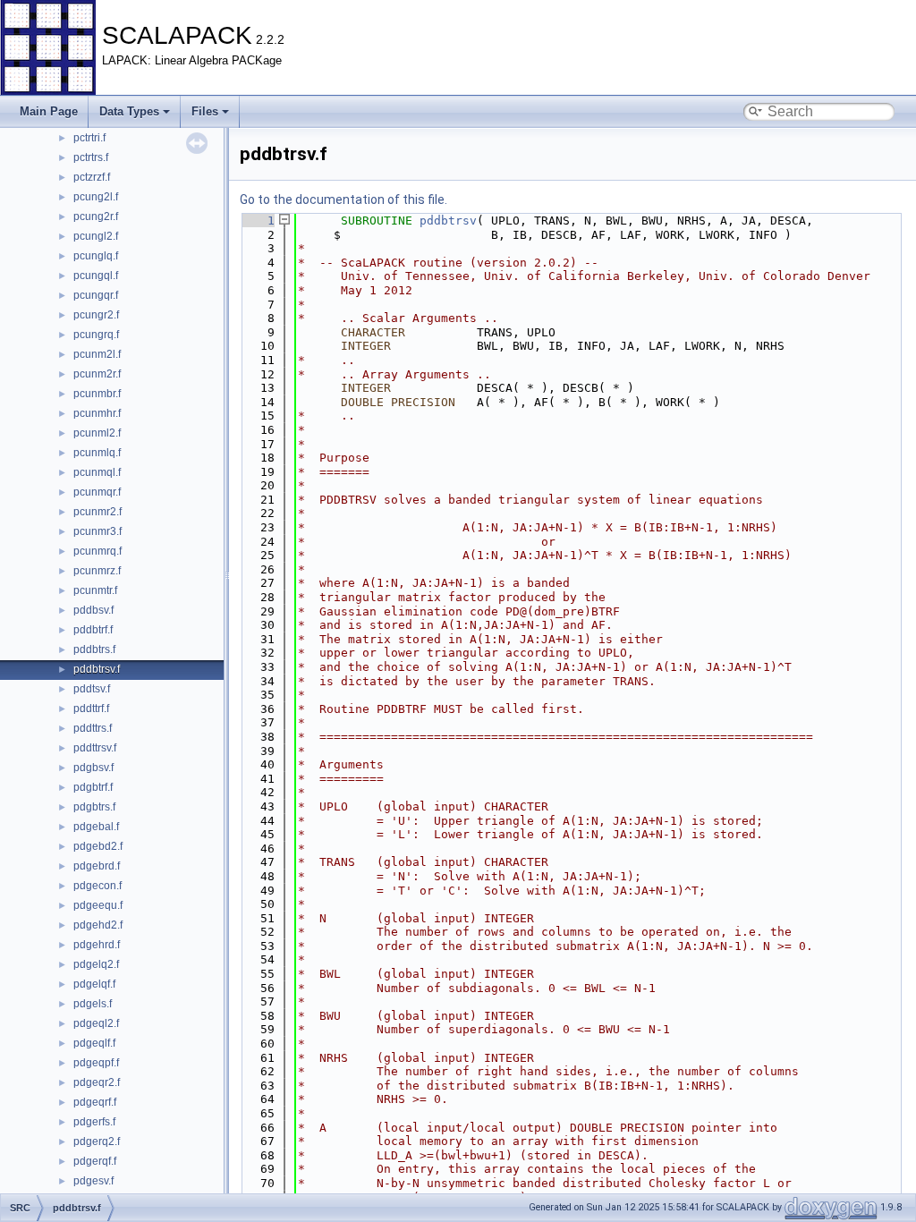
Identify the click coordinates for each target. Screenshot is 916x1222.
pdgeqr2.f (96, 1082)
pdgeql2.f (96, 1023)
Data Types (129, 111)
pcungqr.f (95, 295)
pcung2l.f (95, 197)
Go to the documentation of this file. (343, 199)
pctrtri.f (89, 138)
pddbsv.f (93, 610)
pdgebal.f (96, 826)
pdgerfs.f (94, 1122)
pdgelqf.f (94, 984)
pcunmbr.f (97, 393)
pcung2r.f (95, 216)
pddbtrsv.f (96, 669)
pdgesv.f (93, 1181)
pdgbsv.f (93, 767)
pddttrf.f (91, 708)
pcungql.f (95, 275)
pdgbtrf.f (93, 787)
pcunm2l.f (97, 354)
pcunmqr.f (97, 492)
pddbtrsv (448, 220)
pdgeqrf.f (94, 1102)
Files (204, 111)
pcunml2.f (97, 433)
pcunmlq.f (97, 452)
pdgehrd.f (96, 944)
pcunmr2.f (97, 511)
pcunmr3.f (97, 531)
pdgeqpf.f (96, 1063)
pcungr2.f (96, 315)
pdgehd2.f (98, 925)
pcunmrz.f (97, 570)
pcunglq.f (95, 256)
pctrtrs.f (90, 157)
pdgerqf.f (94, 1161)
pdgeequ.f (98, 905)
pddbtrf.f (93, 630)
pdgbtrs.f (94, 807)
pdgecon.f (97, 885)
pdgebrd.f (96, 866)
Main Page (49, 111)
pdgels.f (92, 1003)
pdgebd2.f (98, 846)
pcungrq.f (96, 334)
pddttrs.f (92, 728)
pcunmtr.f (95, 590)
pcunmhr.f (97, 413)
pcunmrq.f (97, 551)
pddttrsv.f (94, 748)
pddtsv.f (91, 689)
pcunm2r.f (97, 374)
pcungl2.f (95, 236)
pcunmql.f (97, 472)
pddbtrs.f (94, 649)
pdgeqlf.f (94, 1043)
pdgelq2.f (96, 964)
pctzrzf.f (91, 177)
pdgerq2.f (96, 1141)
